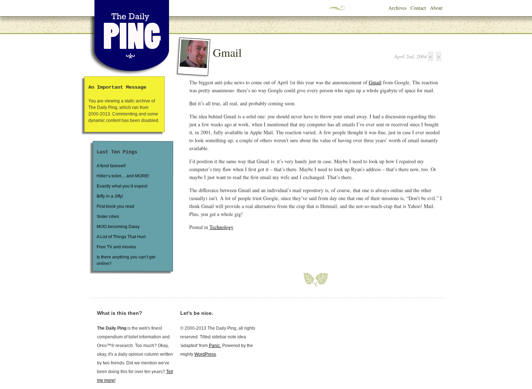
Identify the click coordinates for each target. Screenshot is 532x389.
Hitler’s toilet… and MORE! (123, 175)
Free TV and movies (116, 246)
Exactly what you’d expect (122, 186)
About (436, 7)
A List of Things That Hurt (120, 236)
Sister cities (107, 216)
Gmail (227, 52)
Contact (418, 7)
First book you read (115, 206)
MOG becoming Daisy (117, 226)
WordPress (205, 354)
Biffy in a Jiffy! (110, 196)
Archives (397, 7)
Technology (221, 227)
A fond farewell (111, 165)
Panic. (215, 345)
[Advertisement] (274, 247)
